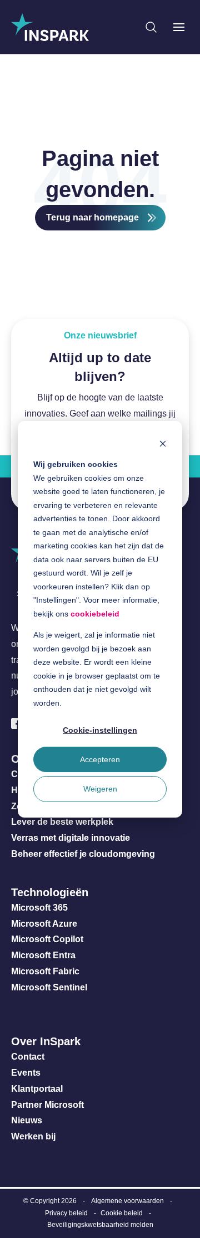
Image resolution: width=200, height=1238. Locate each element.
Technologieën (49, 892)
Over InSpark (46, 1041)
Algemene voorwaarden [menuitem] (127, 1201)
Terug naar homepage (92, 217)
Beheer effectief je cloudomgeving (83, 854)
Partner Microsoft (47, 1104)
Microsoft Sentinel (49, 987)
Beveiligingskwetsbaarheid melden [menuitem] (100, 1225)
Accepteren (100, 759)
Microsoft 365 (39, 907)
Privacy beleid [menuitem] (66, 1213)
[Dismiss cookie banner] (163, 443)
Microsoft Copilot (47, 939)
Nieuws (26, 1120)
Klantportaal (37, 1088)
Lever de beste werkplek (62, 821)
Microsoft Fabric (45, 971)
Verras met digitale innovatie (70, 838)
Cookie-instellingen (100, 730)
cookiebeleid (95, 613)
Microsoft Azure (44, 923)
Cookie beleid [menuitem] (122, 1213)
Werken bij (33, 1136)
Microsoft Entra (44, 955)
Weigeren (100, 788)
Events (26, 1072)
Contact (27, 1056)
